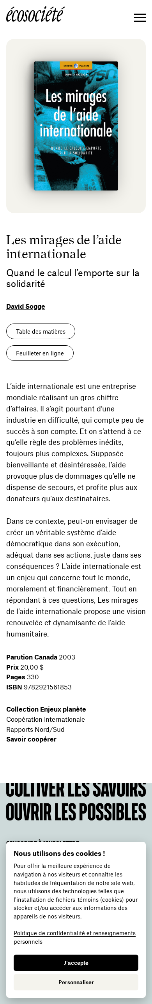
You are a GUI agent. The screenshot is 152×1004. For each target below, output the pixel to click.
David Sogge (25, 306)
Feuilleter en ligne (40, 353)
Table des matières (40, 331)
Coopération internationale (45, 719)
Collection (46, 709)
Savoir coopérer (31, 739)
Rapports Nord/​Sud (35, 729)
